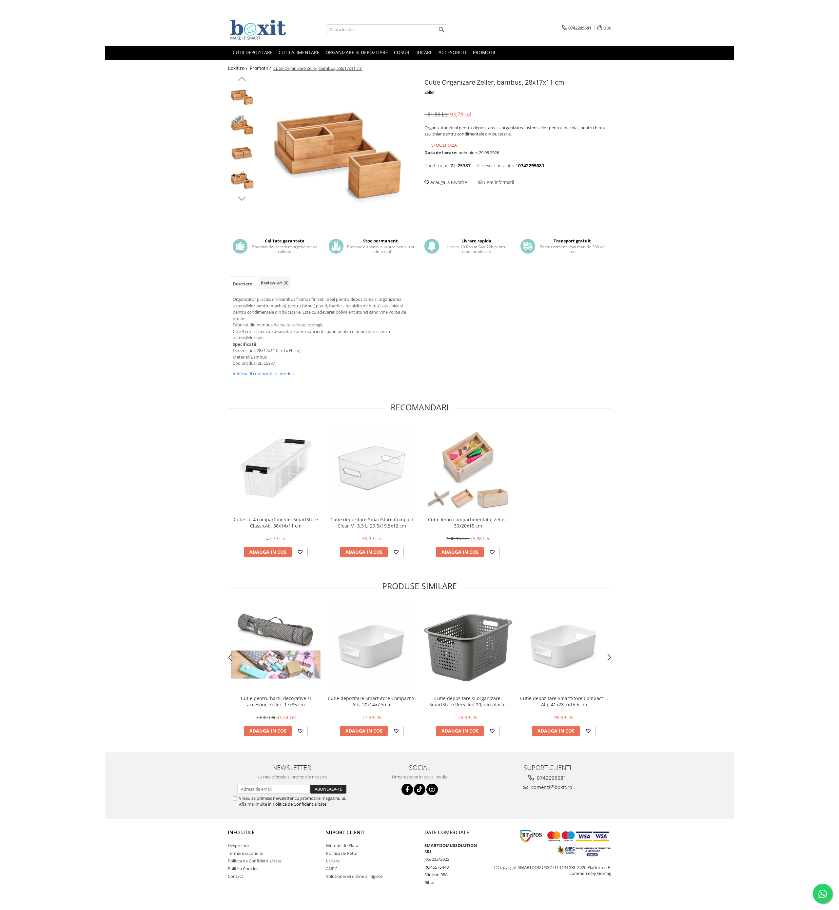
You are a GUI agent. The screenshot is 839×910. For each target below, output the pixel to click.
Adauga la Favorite (448, 182)
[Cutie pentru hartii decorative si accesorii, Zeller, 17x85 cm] (276, 647)
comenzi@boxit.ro (551, 787)
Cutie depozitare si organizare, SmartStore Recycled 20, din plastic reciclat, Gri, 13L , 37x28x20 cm (468, 701)
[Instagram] (432, 789)
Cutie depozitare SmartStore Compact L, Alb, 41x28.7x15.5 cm (564, 701)
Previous (241, 79)
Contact (235, 876)
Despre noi (238, 845)
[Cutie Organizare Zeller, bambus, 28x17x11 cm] (337, 154)
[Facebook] (407, 789)
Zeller (429, 92)
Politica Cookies (243, 869)
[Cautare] (441, 29)
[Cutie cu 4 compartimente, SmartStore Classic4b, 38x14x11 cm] (276, 468)
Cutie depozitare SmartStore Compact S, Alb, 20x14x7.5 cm (372, 701)
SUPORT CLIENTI (345, 832)
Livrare (333, 861)
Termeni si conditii (245, 853)
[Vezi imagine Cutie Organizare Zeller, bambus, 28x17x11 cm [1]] (241, 124)
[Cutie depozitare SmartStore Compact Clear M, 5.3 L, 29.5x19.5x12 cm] (372, 468)
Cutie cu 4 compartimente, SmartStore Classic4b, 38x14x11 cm (276, 522)
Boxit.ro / (238, 68)
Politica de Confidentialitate (299, 804)
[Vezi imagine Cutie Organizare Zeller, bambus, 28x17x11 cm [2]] (241, 152)
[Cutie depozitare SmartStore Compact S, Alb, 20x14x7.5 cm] (372, 647)
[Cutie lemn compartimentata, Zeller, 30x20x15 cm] (468, 468)
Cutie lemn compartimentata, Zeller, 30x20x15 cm (468, 522)
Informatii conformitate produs (263, 374)
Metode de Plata (342, 845)
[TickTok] (419, 789)
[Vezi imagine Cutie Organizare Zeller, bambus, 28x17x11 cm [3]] (241, 180)
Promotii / (261, 68)
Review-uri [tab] (274, 283)
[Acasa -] (260, 29)
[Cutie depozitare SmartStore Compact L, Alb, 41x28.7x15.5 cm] (564, 647)
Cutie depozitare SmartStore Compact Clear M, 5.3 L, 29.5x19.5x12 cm (371, 522)
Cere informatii (498, 182)
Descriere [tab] (242, 284)
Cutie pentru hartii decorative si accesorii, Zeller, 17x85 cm (276, 701)
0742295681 (551, 778)
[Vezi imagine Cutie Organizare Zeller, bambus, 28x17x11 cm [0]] (241, 97)
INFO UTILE (241, 832)
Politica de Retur (342, 853)
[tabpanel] (337, 154)
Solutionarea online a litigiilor (354, 876)
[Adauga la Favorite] (300, 552)
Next (241, 198)
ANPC (331, 869)
